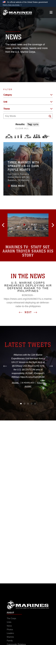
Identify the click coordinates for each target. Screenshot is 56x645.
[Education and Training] (18, 136)
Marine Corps (28, 605)
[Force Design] (9, 136)
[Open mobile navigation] (51, 12)
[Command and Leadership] (36, 136)
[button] (12, 5)
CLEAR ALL (22, 128)
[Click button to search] (50, 116)
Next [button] (28, 312)
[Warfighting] (46, 136)
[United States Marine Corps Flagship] (17, 12)
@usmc (15, 383)
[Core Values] (27, 136)
